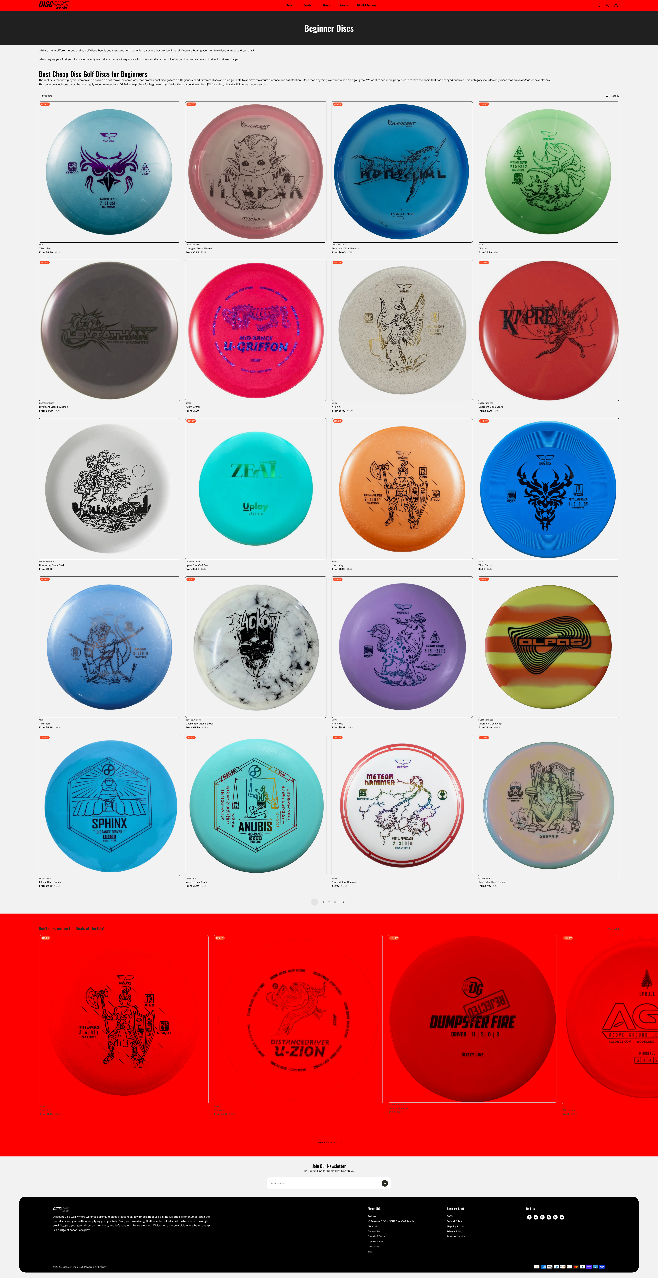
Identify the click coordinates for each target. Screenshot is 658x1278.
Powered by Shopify (95, 1266)
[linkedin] (555, 1217)
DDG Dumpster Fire (399, 1108)
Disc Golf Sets (375, 1241)
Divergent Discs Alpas (490, 723)
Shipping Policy (455, 1226)
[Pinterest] (549, 1217)
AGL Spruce (569, 1110)
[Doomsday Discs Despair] (548, 805)
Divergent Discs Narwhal (345, 248)
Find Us (530, 1209)
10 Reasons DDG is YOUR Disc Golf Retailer (391, 1221)
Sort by (615, 95)
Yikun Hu (483, 248)
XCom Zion (220, 1110)
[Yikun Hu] (548, 171)
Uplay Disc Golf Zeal (197, 565)
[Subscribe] (385, 1183)
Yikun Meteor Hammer (344, 882)
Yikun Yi (336, 406)
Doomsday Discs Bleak (51, 565)
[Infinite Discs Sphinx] (109, 805)
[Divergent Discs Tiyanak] (255, 171)
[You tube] (562, 1217)
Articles (372, 1216)
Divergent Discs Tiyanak (199, 248)
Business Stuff (455, 1209)
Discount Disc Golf (73, 1266)
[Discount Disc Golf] (54, 5)
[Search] (598, 5)
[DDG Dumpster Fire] (472, 1018)
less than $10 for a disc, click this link (217, 84)
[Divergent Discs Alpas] (548, 647)
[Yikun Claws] (548, 488)
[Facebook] (529, 1217)
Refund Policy (454, 1221)
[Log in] (607, 5)
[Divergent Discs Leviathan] (109, 330)
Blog (370, 1251)
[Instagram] (542, 1217)
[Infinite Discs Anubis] (255, 805)
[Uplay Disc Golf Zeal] (255, 488)
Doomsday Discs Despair (492, 882)
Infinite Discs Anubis (197, 882)
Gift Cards (373, 1246)
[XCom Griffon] (255, 330)
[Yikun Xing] (402, 488)
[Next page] (343, 902)
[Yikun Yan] (109, 647)
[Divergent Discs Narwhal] (402, 171)
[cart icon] (616, 5)
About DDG (374, 1209)
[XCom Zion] (298, 1019)
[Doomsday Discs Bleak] (109, 488)
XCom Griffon (193, 406)
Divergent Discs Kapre (490, 406)
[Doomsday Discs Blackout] (255, 647)
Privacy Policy (454, 1231)
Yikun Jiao (337, 723)
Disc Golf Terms (376, 1236)
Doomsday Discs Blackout (200, 723)
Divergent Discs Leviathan (53, 406)
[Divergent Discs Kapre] (548, 330)
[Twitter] (536, 1217)
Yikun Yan (44, 723)
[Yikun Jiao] (402, 647)
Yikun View (45, 248)
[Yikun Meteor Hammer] (402, 805)
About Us (373, 1226)
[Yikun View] (109, 171)
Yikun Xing (337, 565)
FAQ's (450, 1216)
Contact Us (374, 1231)
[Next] (614, 1021)
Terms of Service (456, 1236)
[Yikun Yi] (402, 330)
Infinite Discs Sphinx (50, 882)
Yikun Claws (485, 565)
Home (320, 1142)
